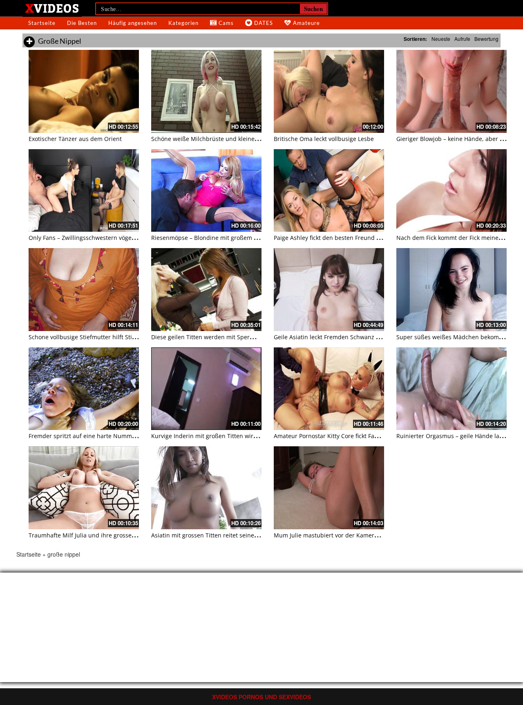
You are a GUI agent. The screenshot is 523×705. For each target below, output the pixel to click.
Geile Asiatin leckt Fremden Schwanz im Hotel (336, 337)
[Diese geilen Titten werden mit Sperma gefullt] (206, 289)
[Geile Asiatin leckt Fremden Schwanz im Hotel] (329, 289)
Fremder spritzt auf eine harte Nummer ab (87, 436)
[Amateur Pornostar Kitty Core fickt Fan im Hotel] (329, 388)
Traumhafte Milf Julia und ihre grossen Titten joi (95, 535)
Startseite (42, 23)
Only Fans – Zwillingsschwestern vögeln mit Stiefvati (100, 238)
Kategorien (183, 23)
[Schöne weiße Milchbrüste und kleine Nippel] (206, 91)
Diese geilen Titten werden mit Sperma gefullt (214, 337)
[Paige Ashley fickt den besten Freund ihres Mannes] (329, 190)
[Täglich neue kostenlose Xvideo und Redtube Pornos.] (52, 8)
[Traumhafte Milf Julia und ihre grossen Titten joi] (84, 487)
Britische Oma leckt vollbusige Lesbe (324, 139)
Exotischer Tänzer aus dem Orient (75, 139)
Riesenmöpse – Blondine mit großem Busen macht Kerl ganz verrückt (246, 238)
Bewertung (486, 38)
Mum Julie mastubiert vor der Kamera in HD (334, 535)
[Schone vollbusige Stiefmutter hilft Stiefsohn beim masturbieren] (84, 289)
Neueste (440, 38)
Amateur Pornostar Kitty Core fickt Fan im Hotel (338, 436)
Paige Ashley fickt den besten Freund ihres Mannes (344, 238)
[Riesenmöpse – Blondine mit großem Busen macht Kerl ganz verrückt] (206, 190)
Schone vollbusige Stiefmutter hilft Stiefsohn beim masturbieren (117, 337)
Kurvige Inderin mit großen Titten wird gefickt (213, 436)
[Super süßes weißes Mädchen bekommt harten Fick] (451, 289)
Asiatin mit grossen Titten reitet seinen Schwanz (217, 535)
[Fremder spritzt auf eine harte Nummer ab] (84, 388)
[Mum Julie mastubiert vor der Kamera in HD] (329, 487)
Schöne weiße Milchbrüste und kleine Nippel (213, 139)
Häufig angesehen (132, 23)
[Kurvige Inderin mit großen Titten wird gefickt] (206, 388)
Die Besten (82, 23)
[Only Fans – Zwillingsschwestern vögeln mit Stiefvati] (84, 190)
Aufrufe (462, 38)
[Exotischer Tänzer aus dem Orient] (84, 91)
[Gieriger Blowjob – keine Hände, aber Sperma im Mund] (451, 91)
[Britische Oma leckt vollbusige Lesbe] (329, 91)
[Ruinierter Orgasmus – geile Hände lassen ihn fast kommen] (451, 388)
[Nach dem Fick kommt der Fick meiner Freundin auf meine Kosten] (451, 190)
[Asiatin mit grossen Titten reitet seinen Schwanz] (206, 487)
